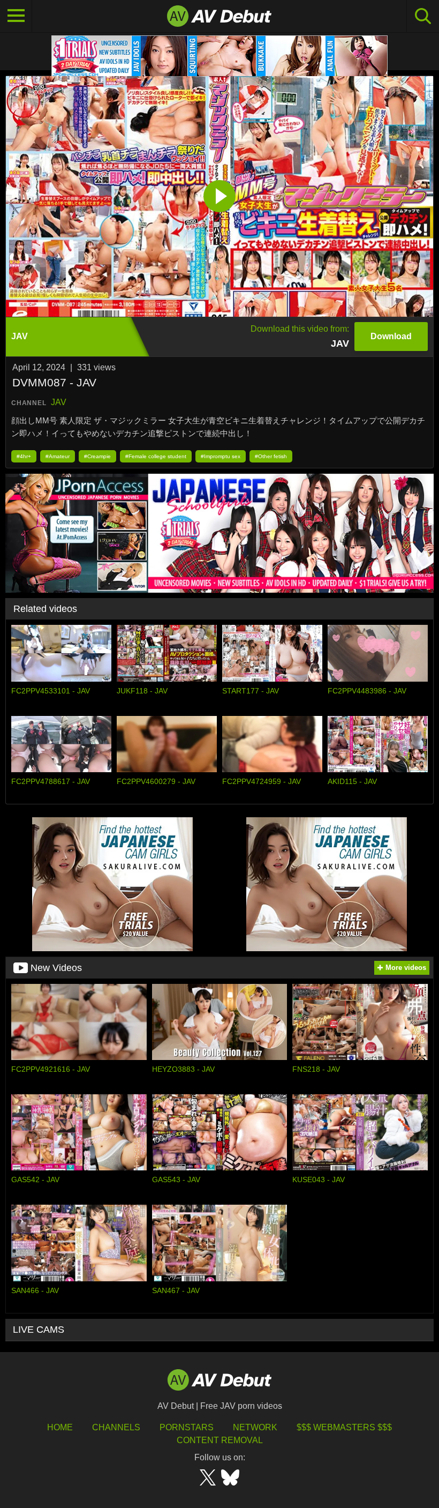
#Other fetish (271, 456)
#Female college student (155, 456)
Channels (116, 1427)
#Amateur (58, 456)
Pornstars (187, 1427)
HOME (60, 1427)
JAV (58, 402)
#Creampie (97, 456)
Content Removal (220, 1440)
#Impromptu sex (220, 456)
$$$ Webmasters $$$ (344, 1427)
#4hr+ (24, 456)
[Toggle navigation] (16, 16)
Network (255, 1427)
